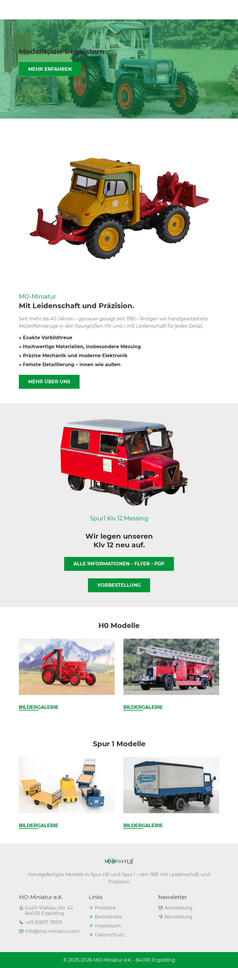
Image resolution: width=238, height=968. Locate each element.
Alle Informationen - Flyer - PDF (119, 563)
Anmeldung (178, 908)
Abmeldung (178, 917)
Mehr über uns (49, 381)
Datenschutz (110, 935)
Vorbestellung (119, 585)
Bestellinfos (108, 917)
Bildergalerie (38, 707)
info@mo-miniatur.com (52, 931)
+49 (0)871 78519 (43, 922)
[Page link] (35, 654)
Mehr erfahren (50, 69)
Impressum (108, 926)
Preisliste (105, 908)
